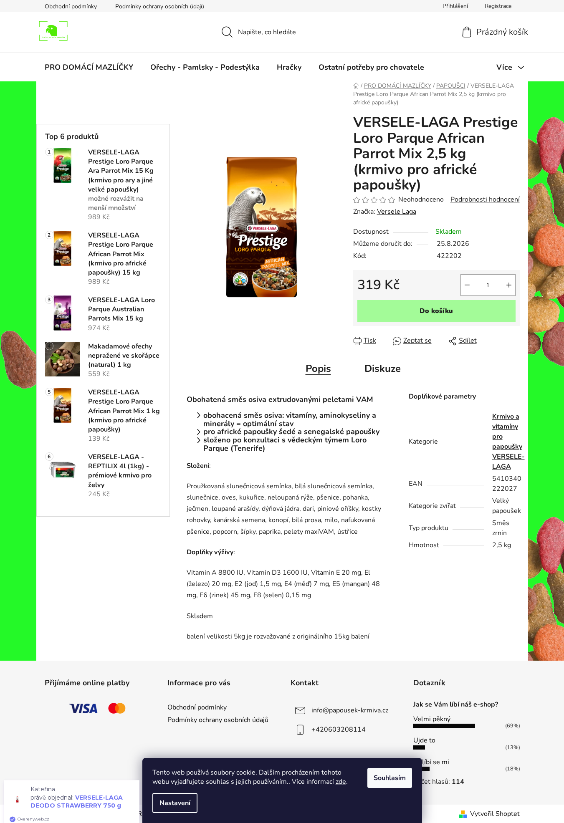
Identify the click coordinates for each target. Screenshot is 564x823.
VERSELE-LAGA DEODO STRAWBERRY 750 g (76, 792)
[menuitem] (89, 67)
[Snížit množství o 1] (467, 285)
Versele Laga (396, 211)
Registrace (498, 6)
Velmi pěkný (431, 719)
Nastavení (174, 803)
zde (341, 781)
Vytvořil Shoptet (495, 813)
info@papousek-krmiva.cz (349, 710)
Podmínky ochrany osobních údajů (159, 6)
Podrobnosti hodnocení (485, 199)
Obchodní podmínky (71, 6)
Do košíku (436, 311)
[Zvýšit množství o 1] (509, 285)
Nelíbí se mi (431, 762)
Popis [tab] (318, 368)
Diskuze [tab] (382, 368)
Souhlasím (390, 778)
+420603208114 (338, 729)
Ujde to (424, 740)
